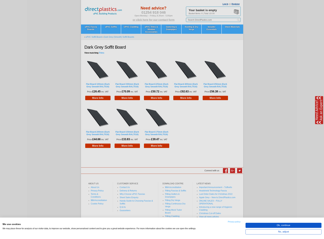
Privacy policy (234, 222)
